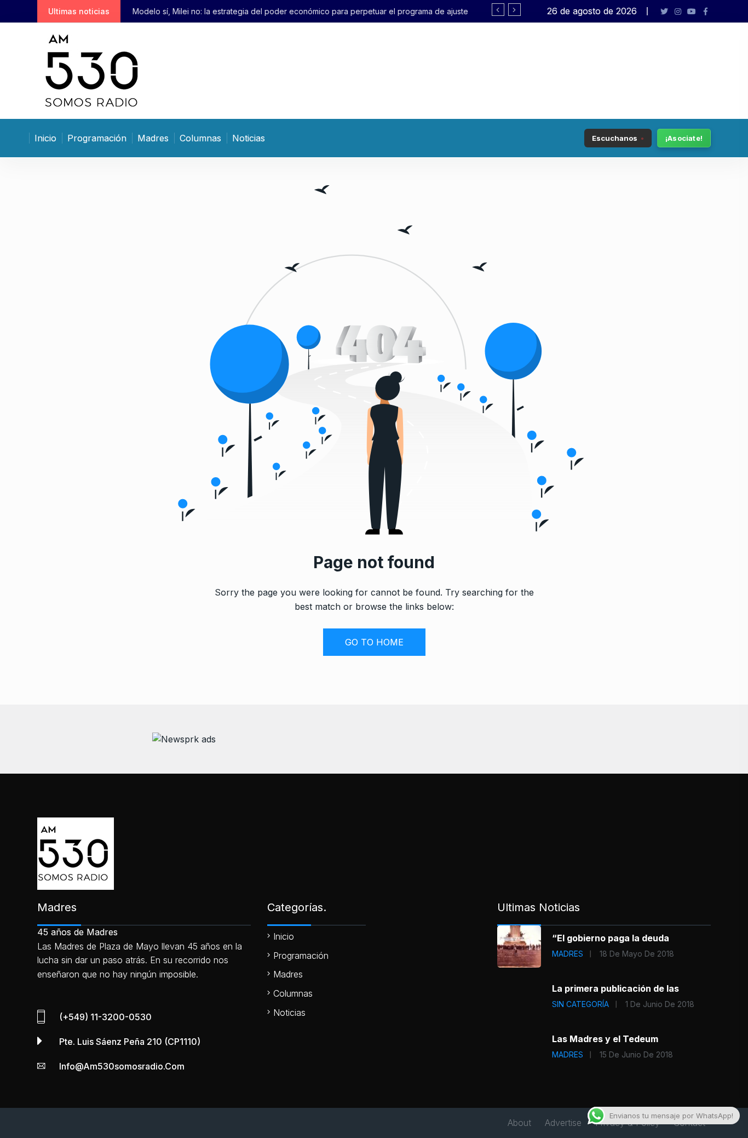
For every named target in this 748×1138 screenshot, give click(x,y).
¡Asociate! (684, 138)
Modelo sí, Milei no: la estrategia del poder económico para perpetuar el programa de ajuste (300, 11)
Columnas (200, 138)
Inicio (45, 138)
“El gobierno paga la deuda (610, 938)
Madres (153, 138)
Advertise (563, 1122)
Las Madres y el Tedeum (605, 1038)
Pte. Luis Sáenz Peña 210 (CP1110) (129, 1041)
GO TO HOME (374, 642)
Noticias (248, 138)
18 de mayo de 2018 (637, 953)
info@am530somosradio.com (122, 1066)
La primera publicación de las (615, 988)
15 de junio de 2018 (636, 1054)
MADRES (567, 953)
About (519, 1122)
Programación (96, 138)
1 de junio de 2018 (659, 1004)
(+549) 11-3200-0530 (105, 1016)
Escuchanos (614, 137)
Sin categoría (580, 1004)
